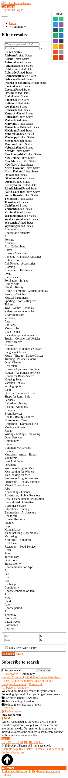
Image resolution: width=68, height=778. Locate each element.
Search (9, 653)
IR (21, 742)
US (13, 742)
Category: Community (15, 684)
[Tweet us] (8, 718)
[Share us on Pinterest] (5, 718)
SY (3, 742)
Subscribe (44, 670)
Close (19, 653)
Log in (19, 10)
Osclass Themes (34, 749)
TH (41, 742)
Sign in (6, 738)
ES (36, 742)
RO (26, 742)
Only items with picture (23, 647)
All (3, 687)
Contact (6, 774)
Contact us (17, 752)
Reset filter (8, 708)
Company (23, 687)
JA (17, 742)
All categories (10, 673)
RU (31, 742)
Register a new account (46, 771)
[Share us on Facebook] (2, 718)
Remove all (35, 684)
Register (6, 10)
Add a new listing (12, 771)
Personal (11, 687)
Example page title (13, 749)
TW (8, 742)
